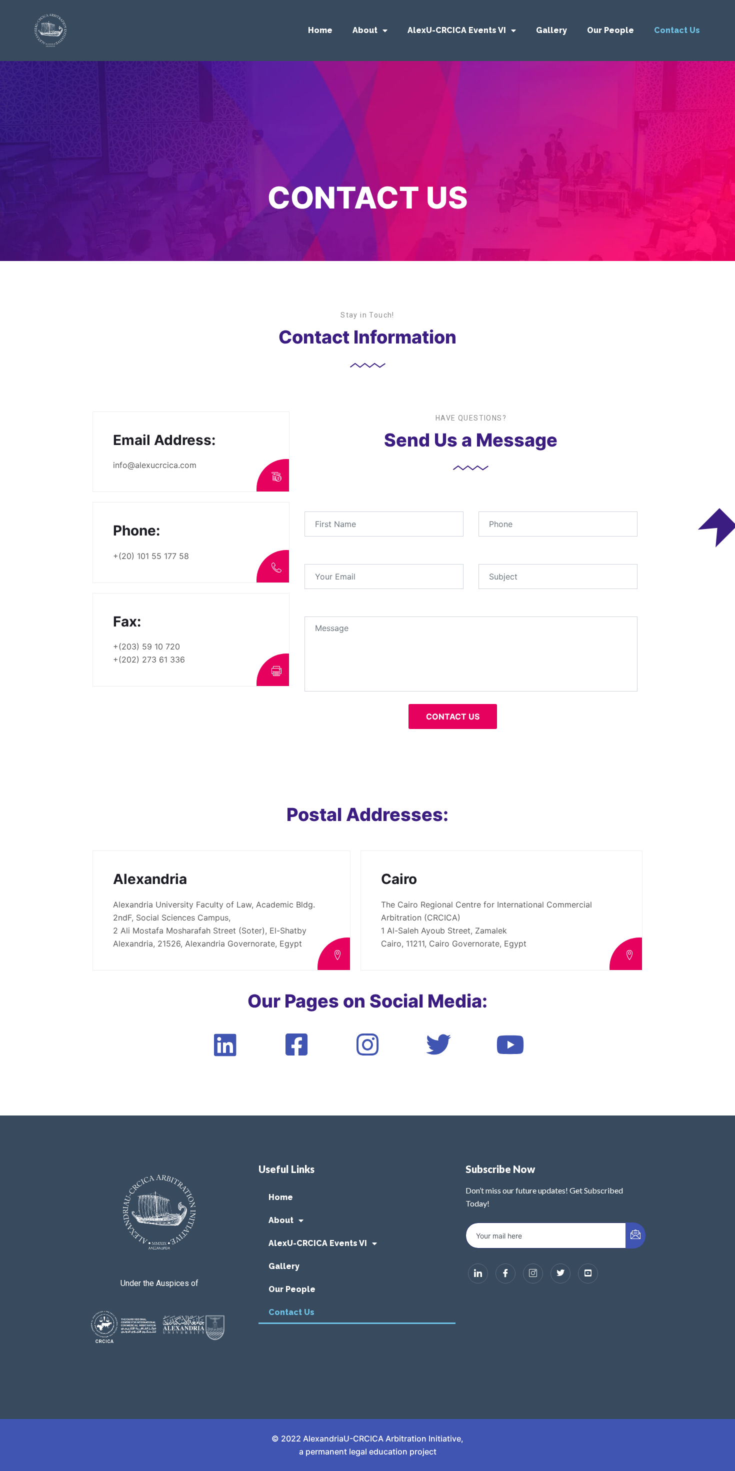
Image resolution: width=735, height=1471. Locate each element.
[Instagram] (533, 1274)
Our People (610, 30)
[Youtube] (588, 1274)
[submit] (636, 1235)
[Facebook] (506, 1274)
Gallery (551, 30)
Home (320, 30)
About (365, 30)
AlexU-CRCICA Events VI (457, 30)
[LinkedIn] (478, 1274)
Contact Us (677, 30)
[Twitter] (560, 1274)
